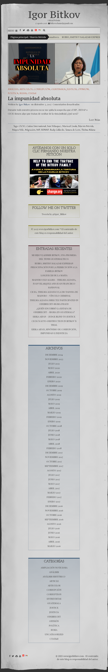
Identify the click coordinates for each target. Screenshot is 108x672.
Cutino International (36, 126)
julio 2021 (54, 363)
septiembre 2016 (54, 519)
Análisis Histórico (54, 576)
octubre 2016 (54, 514)
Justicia (72, 89)
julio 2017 (54, 474)
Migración (30, 129)
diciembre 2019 (54, 385)
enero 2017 (54, 501)
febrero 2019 (54, 416)
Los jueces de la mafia (54, 275)
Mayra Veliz (18, 129)
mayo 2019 (54, 403)
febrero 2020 (54, 376)
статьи (32, 93)
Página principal (19, 37)
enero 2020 (54, 381)
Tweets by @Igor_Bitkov (54, 214)
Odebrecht (54, 616)
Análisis (13, 89)
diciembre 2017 (54, 452)
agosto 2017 (54, 470)
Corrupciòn (42, 89)
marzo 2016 (54, 546)
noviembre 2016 (54, 510)
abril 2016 (54, 541)
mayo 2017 (54, 483)
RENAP (45, 129)
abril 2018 (54, 443)
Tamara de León (72, 129)
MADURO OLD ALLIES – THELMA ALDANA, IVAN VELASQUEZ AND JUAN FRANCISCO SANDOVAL (54, 283)
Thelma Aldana (88, 129)
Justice (54, 607)
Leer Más (94, 120)
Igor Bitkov (54, 14)
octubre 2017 (54, 461)
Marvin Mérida (85, 126)
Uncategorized (54, 634)
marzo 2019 (54, 412)
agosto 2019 (54, 394)
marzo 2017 (54, 492)
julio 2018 (54, 430)
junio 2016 (54, 532)
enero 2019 (54, 421)
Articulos (26, 89)
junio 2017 (54, 479)
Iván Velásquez (54, 126)
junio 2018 (54, 434)
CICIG (22, 126)
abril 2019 (54, 408)
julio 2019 (54, 399)
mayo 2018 (54, 439)
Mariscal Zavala (69, 126)
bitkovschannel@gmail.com (61, 23)
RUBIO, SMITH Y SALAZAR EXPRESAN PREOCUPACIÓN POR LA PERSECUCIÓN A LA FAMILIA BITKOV (54, 267)
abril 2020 (54, 372)
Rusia (23, 93)
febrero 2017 (54, 497)
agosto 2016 (54, 523)
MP (38, 129)
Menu (11, 30)
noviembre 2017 (54, 457)
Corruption (54, 594)
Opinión (83, 89)
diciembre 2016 (54, 506)
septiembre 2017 (54, 465)
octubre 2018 (54, 425)
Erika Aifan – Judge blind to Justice (54, 316)
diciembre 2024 (54, 354)
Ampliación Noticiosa (54, 567)
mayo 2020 (54, 367)
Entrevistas (54, 598)
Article (54, 581)
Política (13, 93)
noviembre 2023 (54, 359)
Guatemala (58, 89)
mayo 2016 (54, 537)
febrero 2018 (54, 448)
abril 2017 (54, 488)
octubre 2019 (54, 390)
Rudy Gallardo (57, 129)
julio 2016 (54, 528)
